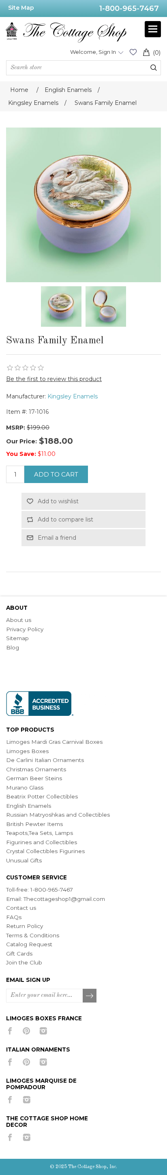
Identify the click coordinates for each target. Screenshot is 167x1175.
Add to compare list (65, 519)
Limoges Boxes (27, 751)
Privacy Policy (24, 629)
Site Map (21, 7)
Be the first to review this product (54, 379)
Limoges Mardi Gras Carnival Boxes (54, 742)
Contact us (21, 908)
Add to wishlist (58, 501)
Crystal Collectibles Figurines (45, 851)
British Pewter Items (34, 824)
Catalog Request (29, 944)
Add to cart (56, 474)
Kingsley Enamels (72, 396)
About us (18, 620)
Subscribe (90, 996)
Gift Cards (19, 953)
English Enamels (28, 805)
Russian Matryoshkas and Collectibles (58, 814)
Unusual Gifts (24, 860)
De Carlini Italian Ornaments (45, 760)
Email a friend (57, 537)
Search (153, 67)
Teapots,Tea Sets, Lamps (39, 833)
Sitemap (17, 638)
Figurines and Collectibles (41, 842)
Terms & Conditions (32, 935)
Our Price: (21, 441)
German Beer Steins (34, 778)
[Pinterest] (26, 1031)
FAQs (13, 917)
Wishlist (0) (133, 52)
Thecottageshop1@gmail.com (64, 899)
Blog (12, 647)
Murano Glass (24, 787)
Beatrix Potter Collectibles (42, 796)
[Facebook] (10, 1031)
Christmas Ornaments (36, 769)
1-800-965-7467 (129, 8)
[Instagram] (43, 1031)
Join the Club (24, 962)
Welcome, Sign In (93, 52)
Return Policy (24, 926)
